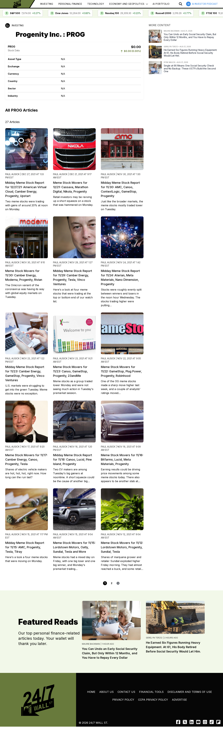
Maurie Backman (91, 644)
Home (91, 691)
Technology (95, 3)
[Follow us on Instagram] (205, 722)
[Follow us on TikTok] (212, 722)
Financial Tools (151, 691)
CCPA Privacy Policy (153, 699)
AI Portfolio (161, 3)
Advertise (179, 699)
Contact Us (126, 691)
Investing (46, 3)
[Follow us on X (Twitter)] (185, 722)
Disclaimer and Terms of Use (189, 691)
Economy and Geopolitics (126, 3)
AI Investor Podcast (205, 3)
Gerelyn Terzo (154, 637)
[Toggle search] (180, 4)
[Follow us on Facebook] (178, 722)
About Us (106, 691)
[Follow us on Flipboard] (218, 722)
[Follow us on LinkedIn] (192, 722)
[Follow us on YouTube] (198, 722)
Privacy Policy (123, 699)
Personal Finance (70, 3)
